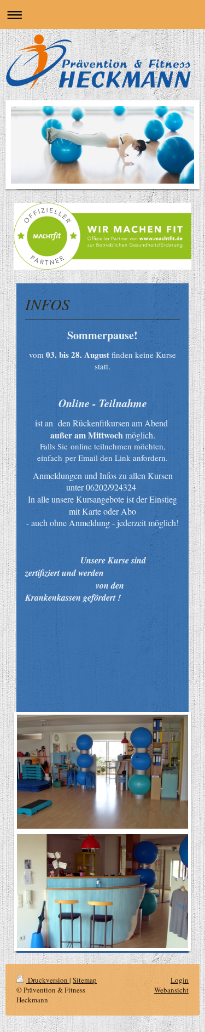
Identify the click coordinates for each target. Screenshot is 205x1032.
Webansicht (171, 990)
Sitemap (85, 980)
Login (180, 980)
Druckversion (47, 980)
